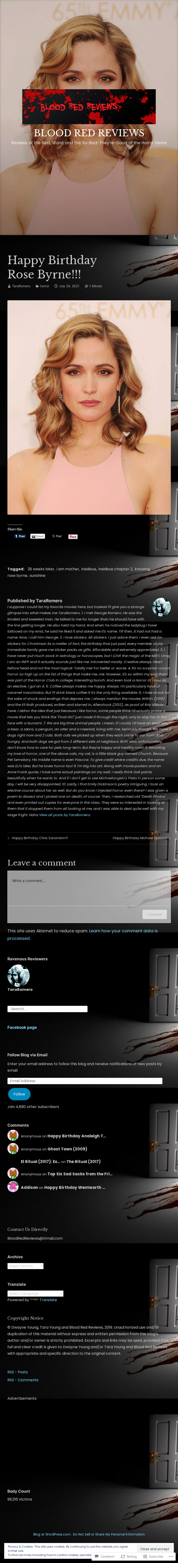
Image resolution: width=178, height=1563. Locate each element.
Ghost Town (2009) (67, 1149)
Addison (29, 1187)
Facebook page (22, 1027)
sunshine (37, 575)
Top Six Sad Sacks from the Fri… (80, 1174)
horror (44, 286)
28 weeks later (41, 569)
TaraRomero (21, 286)
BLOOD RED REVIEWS (89, 133)
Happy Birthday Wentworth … (74, 1187)
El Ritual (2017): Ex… (40, 1161)
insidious (88, 569)
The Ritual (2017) (84, 1161)
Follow (19, 1094)
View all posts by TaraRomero (64, 814)
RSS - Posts (17, 1372)
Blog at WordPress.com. (52, 1534)
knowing (142, 569)
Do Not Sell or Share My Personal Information (109, 1534)
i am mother (68, 569)
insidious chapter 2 (115, 569)
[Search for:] (47, 1008)
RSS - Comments (22, 1380)
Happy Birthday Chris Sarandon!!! (37, 838)
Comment (154, 914)
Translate (48, 1300)
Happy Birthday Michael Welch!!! (140, 838)
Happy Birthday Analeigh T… (77, 1136)
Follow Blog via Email (27, 1055)
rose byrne (17, 575)
